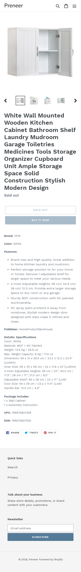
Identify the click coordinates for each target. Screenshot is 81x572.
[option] (20, 100)
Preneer (33, 559)
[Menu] (74, 6)
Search (13, 467)
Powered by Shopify (51, 559)
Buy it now (40, 220)
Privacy (13, 477)
